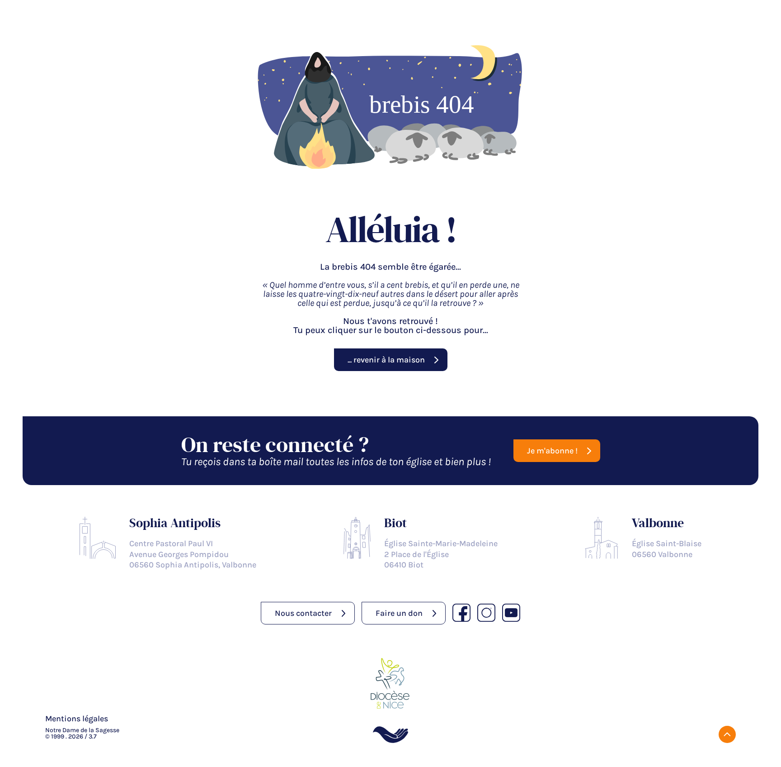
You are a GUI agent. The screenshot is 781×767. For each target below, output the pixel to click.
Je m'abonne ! (552, 451)
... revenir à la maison (386, 360)
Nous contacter (303, 613)
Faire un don (399, 613)
